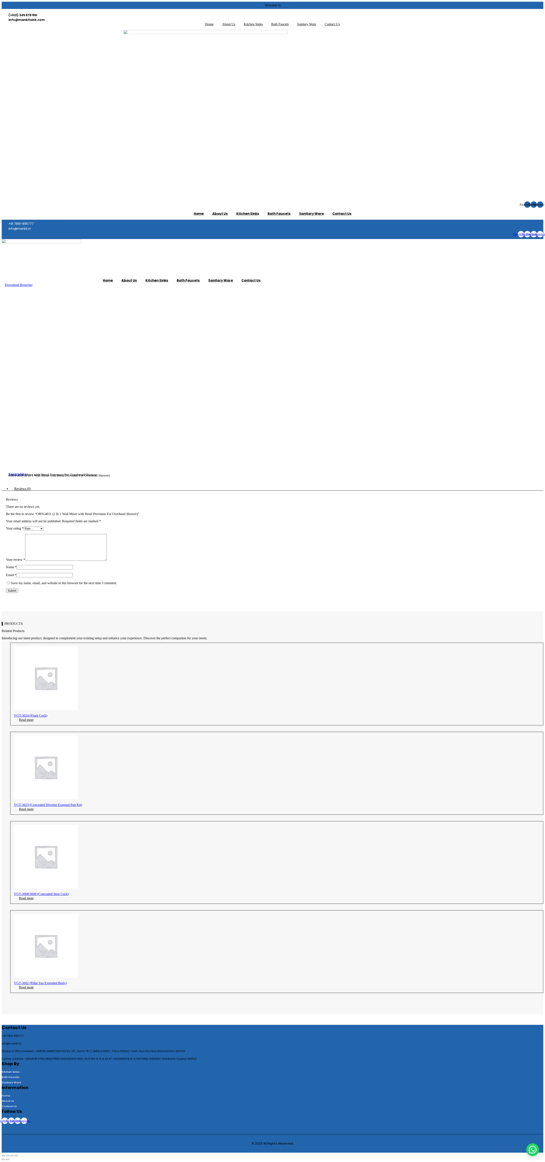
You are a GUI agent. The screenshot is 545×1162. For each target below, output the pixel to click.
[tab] (276, 489)
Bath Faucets (280, 24)
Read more (26, 720)
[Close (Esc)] (3, 1155)
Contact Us (332, 24)
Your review (15, 559)
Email (11, 575)
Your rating (15, 528)
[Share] (7, 1155)
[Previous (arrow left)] (3, 1159)
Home (209, 24)
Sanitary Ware (306, 24)
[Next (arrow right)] (7, 1159)
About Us (228, 24)
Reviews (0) (22, 488)
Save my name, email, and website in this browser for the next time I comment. (64, 583)
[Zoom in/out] (16, 1155)
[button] (19, 285)
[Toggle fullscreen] (12, 1155)
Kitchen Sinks (253, 24)
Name (11, 567)
